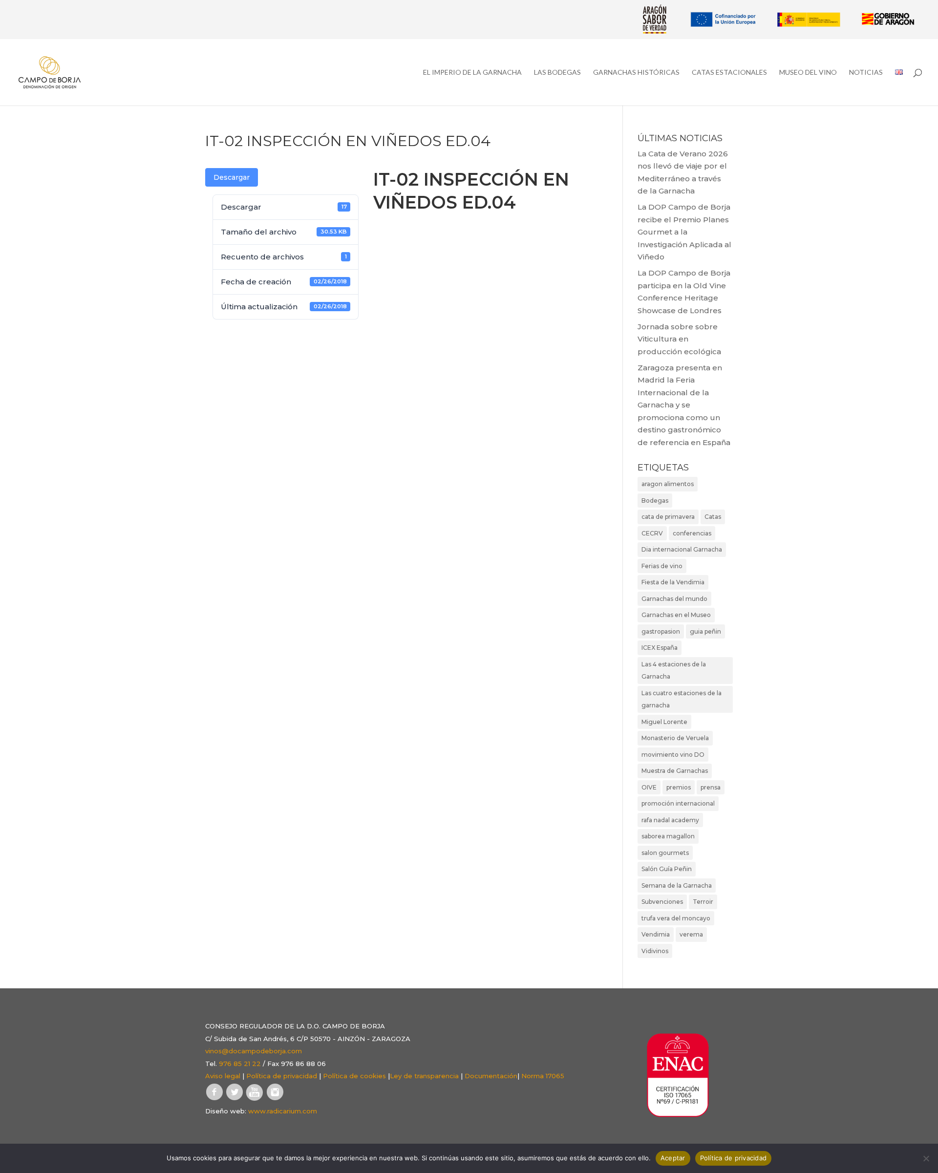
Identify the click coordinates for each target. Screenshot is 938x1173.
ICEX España (659, 647)
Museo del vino (808, 72)
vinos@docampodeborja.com (253, 1051)
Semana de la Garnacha (676, 885)
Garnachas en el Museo (676, 614)
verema (691, 934)
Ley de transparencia (424, 1076)
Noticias (866, 72)
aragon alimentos (667, 484)
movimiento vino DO (672, 754)
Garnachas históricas (636, 72)
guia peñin (705, 631)
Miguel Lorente (664, 721)
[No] (926, 1158)
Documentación (491, 1076)
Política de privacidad (281, 1076)
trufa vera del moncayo (675, 918)
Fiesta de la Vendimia (672, 582)
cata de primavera (668, 516)
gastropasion (660, 631)
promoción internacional (678, 803)
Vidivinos (654, 951)
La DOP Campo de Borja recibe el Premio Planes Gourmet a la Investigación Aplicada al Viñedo (684, 231)
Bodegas (654, 500)
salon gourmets (665, 852)
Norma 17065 (542, 1076)
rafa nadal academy (670, 820)
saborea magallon (668, 836)
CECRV (652, 533)
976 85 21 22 (240, 1063)
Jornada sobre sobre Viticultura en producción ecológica (679, 339)
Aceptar (673, 1158)
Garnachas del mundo (674, 598)
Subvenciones (662, 901)
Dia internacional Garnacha (681, 549)
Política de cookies (354, 1076)
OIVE (649, 787)
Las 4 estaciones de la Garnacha (673, 671)
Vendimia (655, 934)
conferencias (692, 533)
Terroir (703, 901)
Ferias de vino (661, 566)
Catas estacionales (729, 72)
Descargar (231, 177)
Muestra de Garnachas (674, 770)
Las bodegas (557, 72)
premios (678, 787)
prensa (711, 787)
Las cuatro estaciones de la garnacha (681, 699)
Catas (712, 516)
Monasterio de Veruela (675, 738)
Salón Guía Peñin (666, 869)
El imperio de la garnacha (472, 72)
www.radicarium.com (282, 1111)
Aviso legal (222, 1076)
